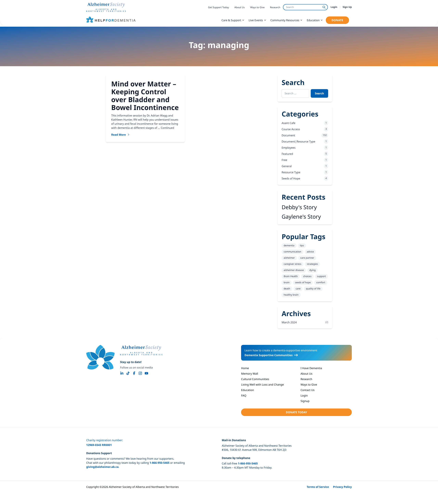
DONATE (337, 20)
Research (275, 7)
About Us (239, 7)
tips (302, 245)
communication (292, 251)
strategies (312, 264)
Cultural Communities (255, 379)
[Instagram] (140, 373)
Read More (118, 135)
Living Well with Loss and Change (262, 384)
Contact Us (307, 390)
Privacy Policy (342, 487)
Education (313, 20)
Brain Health (291, 276)
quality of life (313, 288)
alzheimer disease (294, 270)
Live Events (256, 20)
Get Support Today (218, 7)
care (298, 288)
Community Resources (284, 20)
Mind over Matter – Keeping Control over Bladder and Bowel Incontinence (145, 95)
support (321, 276)
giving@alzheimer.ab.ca (102, 467)
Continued (167, 128)
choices (307, 276)
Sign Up (347, 7)
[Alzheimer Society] (141, 350)
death (287, 288)
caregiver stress (292, 264)
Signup (305, 401)
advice (310, 251)
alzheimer (289, 258)
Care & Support (231, 20)
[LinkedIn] (122, 373)
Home (245, 368)
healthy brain (291, 294)
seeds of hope (303, 282)
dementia (289, 245)
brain (286, 282)
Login (334, 7)
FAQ (243, 395)
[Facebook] (134, 373)
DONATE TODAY (296, 412)
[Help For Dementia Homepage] (100, 357)
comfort (320, 282)
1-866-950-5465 (159, 463)
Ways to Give (257, 7)
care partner (307, 258)
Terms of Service (318, 487)
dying (312, 270)
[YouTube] (146, 373)
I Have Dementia (311, 368)
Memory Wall (249, 373)
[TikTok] (128, 373)
